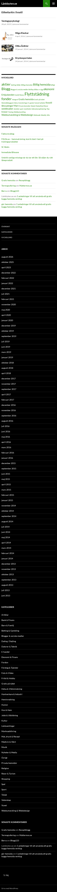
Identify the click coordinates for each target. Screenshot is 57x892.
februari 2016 (7, 452)
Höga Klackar (22, 33)
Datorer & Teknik (9, 646)
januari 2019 (7, 357)
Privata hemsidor (24, 106)
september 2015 (8, 468)
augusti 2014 (7, 521)
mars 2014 (6, 548)
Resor (46, 106)
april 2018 (6, 373)
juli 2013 (5, 590)
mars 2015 (6, 489)
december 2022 (8, 272)
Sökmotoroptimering (39, 109)
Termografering (8, 185)
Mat (16, 105)
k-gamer (31, 103)
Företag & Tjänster (9, 667)
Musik (4, 747)
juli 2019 (5, 341)
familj (17, 95)
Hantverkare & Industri (11, 694)
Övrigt (4, 757)
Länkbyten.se (9, 3)
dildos (36, 89)
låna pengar (7, 105)
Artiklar (5, 615)
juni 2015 (5, 474)
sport (21, 109)
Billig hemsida (41, 84)
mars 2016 (6, 447)
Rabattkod (40, 106)
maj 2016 (5, 436)
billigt (53, 85)
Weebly (43, 115)
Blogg (5, 89)
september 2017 (8, 389)
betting (13, 85)
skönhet (16, 109)
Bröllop (31, 89)
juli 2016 (5, 426)
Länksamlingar (8, 726)
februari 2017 (7, 399)
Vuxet (4, 805)
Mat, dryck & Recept (10, 736)
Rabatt (33, 106)
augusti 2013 (7, 585)
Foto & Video (7, 673)
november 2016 (8, 410)
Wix (48, 115)
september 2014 (8, 516)
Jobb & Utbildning (9, 715)
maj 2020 (5, 309)
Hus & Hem (6, 710)
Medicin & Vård (8, 742)
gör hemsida (7, 204)
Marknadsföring (8, 731)
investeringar (23, 103)
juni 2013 (5, 595)
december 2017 (8, 378)
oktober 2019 (7, 331)
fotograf (15, 99)
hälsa (16, 103)
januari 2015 (7, 500)
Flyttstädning (37, 93)
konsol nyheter (40, 103)
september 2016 (8, 415)
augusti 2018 (7, 368)
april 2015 (6, 484)
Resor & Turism (8, 773)
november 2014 (8, 505)
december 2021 (8, 288)
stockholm (27, 109)
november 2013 (8, 569)
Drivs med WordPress (9, 888)
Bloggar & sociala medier (19, 89)
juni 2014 (5, 532)
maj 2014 (5, 537)
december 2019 (8, 325)
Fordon (4, 662)
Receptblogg (24, 180)
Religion (5, 768)
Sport (3, 789)
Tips (48, 109)
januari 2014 (7, 558)
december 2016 (8, 405)
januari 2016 (7, 458)
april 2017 (6, 394)
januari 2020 (7, 320)
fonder (6, 99)
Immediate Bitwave (10, 152)
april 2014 (6, 542)
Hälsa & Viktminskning (11, 689)
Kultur (4, 720)
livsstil (49, 102)
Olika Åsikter (21, 46)
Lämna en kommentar (20, 24)
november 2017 (8, 384)
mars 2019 (6, 352)
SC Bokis (5, 147)
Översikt (5, 226)
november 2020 (8, 304)
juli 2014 (5, 526)
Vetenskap (6, 800)
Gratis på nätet (39, 99)
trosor (4, 111)
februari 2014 (7, 553)
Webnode (37, 115)
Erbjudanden (7, 94)
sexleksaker (7, 108)
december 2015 (8, 463)
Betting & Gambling (10, 630)
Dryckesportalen (23, 58)
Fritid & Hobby (8, 678)
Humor (4, 705)
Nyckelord (6, 237)
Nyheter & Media (9, 752)
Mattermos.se (25, 185)
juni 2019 (5, 347)
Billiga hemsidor (27, 85)
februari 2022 (7, 278)
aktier (6, 84)
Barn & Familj (7, 625)
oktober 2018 (7, 362)
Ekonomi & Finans (9, 657)
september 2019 (8, 336)
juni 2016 (5, 431)
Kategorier (6, 232)
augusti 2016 (7, 421)
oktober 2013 (7, 574)
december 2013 (8, 564)
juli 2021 (5, 294)
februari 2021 (7, 299)
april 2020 (6, 315)
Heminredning (8, 699)
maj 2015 (5, 479)
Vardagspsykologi (10, 21)
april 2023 (6, 267)
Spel (3, 784)
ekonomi (49, 89)
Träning (10, 112)
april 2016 (6, 442)
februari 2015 (7, 495)
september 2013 (8, 579)
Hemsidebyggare (7, 103)
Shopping (5, 779)
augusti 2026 (7, 257)
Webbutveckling (20, 112)
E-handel (5, 652)
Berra (4, 191)
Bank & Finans (7, 620)
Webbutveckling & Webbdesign (17, 114)
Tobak (4, 794)
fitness (21, 95)
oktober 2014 (7, 511)
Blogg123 (14, 191)
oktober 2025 (7, 262)
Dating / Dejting (8, 641)
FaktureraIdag (7, 133)
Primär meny (53, 3)
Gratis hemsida (26, 99)
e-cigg (41, 89)
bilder (19, 85)
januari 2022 (7, 283)
